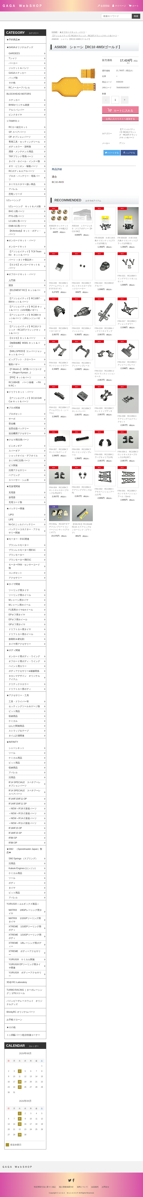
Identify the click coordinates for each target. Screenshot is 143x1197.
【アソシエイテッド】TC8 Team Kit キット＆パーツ (25, 253)
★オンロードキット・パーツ (21, 240)
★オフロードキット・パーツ (72, 32)
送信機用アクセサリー (20, 433)
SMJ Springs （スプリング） (23, 858)
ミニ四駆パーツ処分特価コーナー (23, 1035)
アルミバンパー (16, 110)
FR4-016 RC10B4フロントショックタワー (59, 364)
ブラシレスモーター (19, 545)
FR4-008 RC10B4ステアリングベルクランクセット (127, 419)
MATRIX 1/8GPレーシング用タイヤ (25, 912)
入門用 (12, 280)
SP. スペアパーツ (17, 132)
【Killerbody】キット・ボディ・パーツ (25, 232)
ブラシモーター (16, 555)
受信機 (12, 423)
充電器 (12, 492)
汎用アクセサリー (18, 470)
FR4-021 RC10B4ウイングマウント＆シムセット (127, 278)
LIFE (11, 519)
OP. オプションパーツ (20, 137)
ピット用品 (14, 711)
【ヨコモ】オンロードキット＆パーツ (24, 266)
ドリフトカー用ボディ (20, 689)
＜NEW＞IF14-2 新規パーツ (23, 818)
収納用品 (13, 716)
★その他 (11, 1027)
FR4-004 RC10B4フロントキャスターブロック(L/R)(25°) (59, 490)
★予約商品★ (13, 39)
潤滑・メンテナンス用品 (21, 151)
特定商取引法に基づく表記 (45, 1187)
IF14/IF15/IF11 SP (18, 803)
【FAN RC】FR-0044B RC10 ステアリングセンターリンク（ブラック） (82, 528)
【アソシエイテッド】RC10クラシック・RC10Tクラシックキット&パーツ (84, 35)
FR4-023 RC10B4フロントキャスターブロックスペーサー (81, 286)
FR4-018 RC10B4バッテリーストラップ (104, 329)
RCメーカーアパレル (19, 87)
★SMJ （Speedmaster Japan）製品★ (24, 851)
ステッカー (14, 100)
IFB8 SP (13, 838)
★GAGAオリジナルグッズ (20, 47)
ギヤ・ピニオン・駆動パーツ (23, 166)
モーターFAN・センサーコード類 (24, 566)
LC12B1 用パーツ (17, 221)
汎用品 (12, 777)
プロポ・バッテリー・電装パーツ (24, 178)
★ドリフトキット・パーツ (20, 392)
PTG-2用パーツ (16, 216)
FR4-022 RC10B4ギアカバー (104, 284)
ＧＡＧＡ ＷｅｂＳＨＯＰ (22, 6)
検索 (136, 16)
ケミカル (13, 721)
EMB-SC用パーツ (17, 226)
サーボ (12, 419)
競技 (11, 285)
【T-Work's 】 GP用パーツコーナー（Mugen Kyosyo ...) (25, 371)
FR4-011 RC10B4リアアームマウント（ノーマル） (59, 410)
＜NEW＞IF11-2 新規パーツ (22, 823)
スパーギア (14, 451)
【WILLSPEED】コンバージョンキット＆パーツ (25, 353)
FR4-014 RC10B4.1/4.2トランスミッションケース (105, 374)
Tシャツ (13, 58)
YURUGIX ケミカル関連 (22, 959)
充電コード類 (15, 502)
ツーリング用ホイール (20, 595)
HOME (55, 32)
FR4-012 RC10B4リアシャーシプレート (127, 363)
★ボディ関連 (13, 650)
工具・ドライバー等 (19, 701)
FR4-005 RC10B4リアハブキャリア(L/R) (104, 455)
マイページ (120, 6)
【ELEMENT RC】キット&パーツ (24, 292)
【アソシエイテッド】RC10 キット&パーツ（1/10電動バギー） (25, 308)
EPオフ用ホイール (18, 619)
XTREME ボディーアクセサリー (24, 953)
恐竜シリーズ (15, 194)
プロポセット (15, 414)
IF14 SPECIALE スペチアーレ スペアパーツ (26, 792)
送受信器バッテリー (19, 428)
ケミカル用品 (15, 758)
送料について (82, 1187)
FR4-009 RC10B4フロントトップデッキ (104, 409)
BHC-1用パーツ (16, 211)
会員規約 (94, 1187)
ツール (12, 753)
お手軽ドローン (14, 1019)
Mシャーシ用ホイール (20, 605)
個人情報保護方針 (66, 1187)
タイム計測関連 (16, 735)
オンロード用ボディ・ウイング (24, 656)
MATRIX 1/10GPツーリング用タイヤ (25, 920)
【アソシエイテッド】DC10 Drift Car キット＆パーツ (25, 400)
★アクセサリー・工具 (18, 695)
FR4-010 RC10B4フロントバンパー (81, 409)
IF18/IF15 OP (15, 828)
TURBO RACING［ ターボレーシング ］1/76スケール (24, 991)
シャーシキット (16, 748)
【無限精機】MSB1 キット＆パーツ (24, 344)
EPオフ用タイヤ (17, 614)
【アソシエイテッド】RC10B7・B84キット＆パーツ (25, 300)
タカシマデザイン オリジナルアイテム (24, 677)
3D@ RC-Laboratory (17, 982)
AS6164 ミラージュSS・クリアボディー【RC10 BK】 (82, 228)
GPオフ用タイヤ (17, 624)
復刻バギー (14, 364)
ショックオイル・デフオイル (23, 455)
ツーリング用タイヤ (19, 590)
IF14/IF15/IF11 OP (18, 799)
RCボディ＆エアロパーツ (21, 171)
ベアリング (14, 475)
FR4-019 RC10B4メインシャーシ (81, 329)
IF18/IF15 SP (15, 833)
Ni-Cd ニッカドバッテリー (22, 524)
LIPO (11, 514)
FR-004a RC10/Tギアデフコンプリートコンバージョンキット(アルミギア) (59, 528)
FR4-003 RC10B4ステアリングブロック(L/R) (82, 490)
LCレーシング (15, 200)
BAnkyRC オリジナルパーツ (21, 1012)
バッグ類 (13, 78)
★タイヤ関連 (13, 584)
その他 (12, 83)
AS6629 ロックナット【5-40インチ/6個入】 (58, 227)
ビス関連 (13, 465)
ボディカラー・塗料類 (20, 146)
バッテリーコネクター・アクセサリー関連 (24, 531)
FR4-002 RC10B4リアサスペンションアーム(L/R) (104, 492)
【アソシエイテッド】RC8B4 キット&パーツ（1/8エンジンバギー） (25, 318)
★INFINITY (12, 742)
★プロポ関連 (13, 408)
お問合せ (105, 1187)
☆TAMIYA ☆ (13, 121)
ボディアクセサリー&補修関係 (24, 671)
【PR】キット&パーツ (20, 377)
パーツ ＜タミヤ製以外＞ (21, 260)
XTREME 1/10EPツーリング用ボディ (25, 928)
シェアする (130, 153)
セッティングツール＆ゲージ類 (24, 706)
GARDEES (14, 53)
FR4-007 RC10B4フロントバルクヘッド (58, 450)
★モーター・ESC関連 (18, 539)
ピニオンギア (15, 446)
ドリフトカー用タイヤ (20, 629)
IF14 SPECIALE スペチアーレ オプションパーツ (26, 784)
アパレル (13, 189)
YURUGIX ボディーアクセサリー (25, 974)
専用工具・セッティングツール (24, 142)
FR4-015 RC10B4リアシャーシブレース (81, 364)
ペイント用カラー (18, 666)
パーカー (13, 63)
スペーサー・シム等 (19, 480)
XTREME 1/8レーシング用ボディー (25, 945)
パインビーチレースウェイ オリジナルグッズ (24, 1002)
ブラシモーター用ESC (20, 560)
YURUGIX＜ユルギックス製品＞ (23, 904)
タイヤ (12, 888)
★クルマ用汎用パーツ (18, 440)
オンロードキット (18, 246)
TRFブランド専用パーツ (21, 156)
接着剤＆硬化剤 (16, 639)
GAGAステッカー (17, 73)
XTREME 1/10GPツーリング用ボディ (25, 936)
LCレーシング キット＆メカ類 (25, 206)
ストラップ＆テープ (19, 731)
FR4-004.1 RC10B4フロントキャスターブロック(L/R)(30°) (128, 454)
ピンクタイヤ (15, 115)
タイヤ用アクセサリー (20, 644)
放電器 (12, 497)
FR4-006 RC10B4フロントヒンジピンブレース (81, 452)
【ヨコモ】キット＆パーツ (22, 338)
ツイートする (113, 153)
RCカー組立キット (18, 127)
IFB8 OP (13, 843)
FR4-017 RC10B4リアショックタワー (127, 322)
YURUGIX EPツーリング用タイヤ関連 (24, 966)
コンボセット (15, 573)
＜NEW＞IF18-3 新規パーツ (23, 808)
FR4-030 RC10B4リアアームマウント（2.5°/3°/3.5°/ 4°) (58, 286)
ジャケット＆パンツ (19, 68)
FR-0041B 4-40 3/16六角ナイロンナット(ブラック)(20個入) (128, 240)
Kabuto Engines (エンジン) (22, 868)
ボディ (12, 883)
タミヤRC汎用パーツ (19, 460)
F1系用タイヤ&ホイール (21, 610)
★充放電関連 (13, 486)
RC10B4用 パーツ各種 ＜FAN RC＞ (25, 384)
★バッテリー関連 (15, 508)
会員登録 (105, 6)
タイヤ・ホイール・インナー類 (24, 161)
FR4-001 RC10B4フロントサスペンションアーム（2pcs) (127, 493)
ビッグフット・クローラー (22, 359)
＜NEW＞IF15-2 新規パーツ (23, 813)
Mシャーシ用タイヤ (18, 600)
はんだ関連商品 (16, 726)
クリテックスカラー (19, 684)
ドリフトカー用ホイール (21, 634)
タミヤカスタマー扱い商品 (22, 184)
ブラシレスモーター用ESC (22, 550)
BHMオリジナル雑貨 (19, 105)
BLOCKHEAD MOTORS (19, 94)
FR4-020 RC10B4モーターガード (58, 329)
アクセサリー (15, 578)
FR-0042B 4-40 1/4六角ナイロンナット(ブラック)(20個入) (105, 240)
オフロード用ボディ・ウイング (24, 661)
